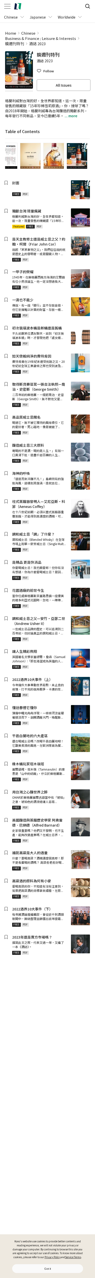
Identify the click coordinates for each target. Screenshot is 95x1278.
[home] (18, 6)
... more (70, 115)
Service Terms (73, 1257)
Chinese (28, 33)
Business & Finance (22, 38)
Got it (47, 1268)
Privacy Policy (53, 1257)
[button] (45, 71)
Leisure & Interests (59, 38)
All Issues (63, 85)
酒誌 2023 (37, 43)
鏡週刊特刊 (14, 43)
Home (10, 33)
